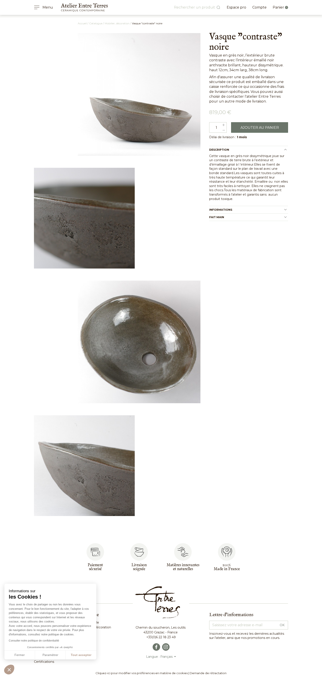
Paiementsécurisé (95, 567)
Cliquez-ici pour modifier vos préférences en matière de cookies (142, 673)
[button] (9, 669)
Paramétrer (50, 655)
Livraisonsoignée (139, 567)
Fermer (19, 655)
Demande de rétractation (208, 673)
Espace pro (236, 7)
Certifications (44, 662)
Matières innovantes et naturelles (183, 567)
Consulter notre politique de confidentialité (34, 640)
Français (166, 657)
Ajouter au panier (260, 128)
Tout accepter (81, 655)
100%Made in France (227, 567)
